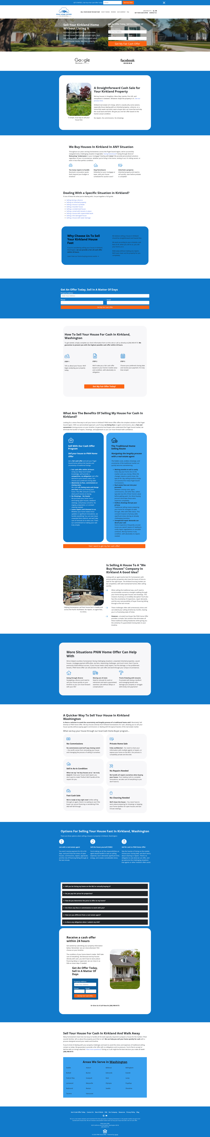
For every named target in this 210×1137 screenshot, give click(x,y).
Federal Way (70, 1078)
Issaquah (89, 1078)
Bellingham (129, 1068)
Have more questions (93, 1049)
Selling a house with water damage (78, 218)
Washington (118, 1062)
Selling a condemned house (76, 209)
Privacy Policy (130, 1112)
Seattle (68, 1068)
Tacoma (69, 1093)
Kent (107, 1078)
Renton (88, 1088)
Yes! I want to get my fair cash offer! (104, 546)
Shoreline (129, 1088)
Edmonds (109, 1073)
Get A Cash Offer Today (78, 1112)
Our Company (121, 12)
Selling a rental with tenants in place (78, 211)
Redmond (69, 1088)
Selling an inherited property (76, 202)
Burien (88, 1073)
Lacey (127, 1078)
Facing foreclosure (110, 154)
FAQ (128, 12)
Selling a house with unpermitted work (79, 213)
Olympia (109, 1083)
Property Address (114, 29)
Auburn (88, 1068)
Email (130, 36)
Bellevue (109, 1068)
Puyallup (129, 1083)
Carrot (116, 1134)
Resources (122, 1112)
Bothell (68, 1073)
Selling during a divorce (74, 200)
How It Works (105, 12)
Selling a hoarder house (74, 207)
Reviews (113, 12)
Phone (111, 36)
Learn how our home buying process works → (83, 256)
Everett (128, 1073)
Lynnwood (69, 1083)
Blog (137, 1112)
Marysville (89, 1083)
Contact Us (153, 13)
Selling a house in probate (75, 205)
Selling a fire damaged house (76, 216)
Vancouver (89, 1093)
